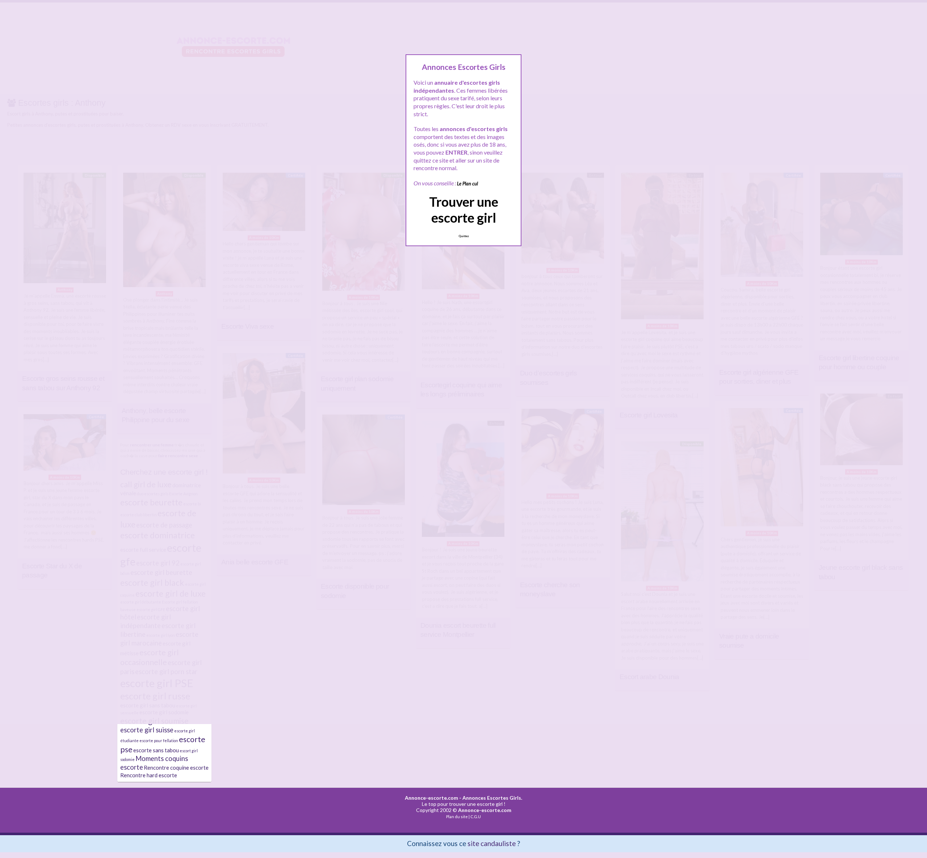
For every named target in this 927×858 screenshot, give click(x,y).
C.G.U (475, 816)
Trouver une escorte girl (463, 209)
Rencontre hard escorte (148, 775)
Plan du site (457, 816)
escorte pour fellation (158, 740)
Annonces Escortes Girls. (492, 798)
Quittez (463, 236)
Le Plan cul (467, 183)
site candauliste (491, 843)
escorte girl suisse (146, 730)
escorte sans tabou (156, 750)
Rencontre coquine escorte (176, 767)
